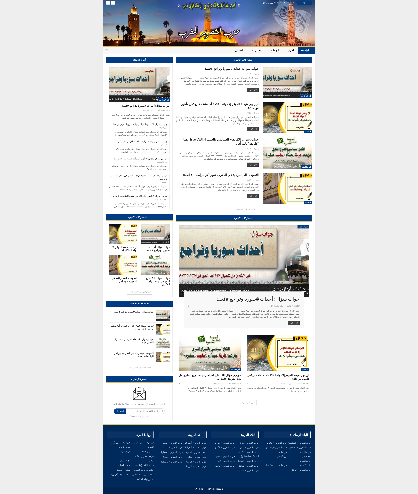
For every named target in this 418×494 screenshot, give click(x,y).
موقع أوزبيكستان (122, 470)
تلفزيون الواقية (147, 451)
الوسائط (274, 50)
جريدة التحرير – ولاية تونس (144, 458)
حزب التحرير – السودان (248, 461)
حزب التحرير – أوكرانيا (196, 447)
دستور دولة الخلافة (145, 479)
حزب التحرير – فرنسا (196, 461)
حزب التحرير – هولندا (197, 457)
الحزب (291, 50)
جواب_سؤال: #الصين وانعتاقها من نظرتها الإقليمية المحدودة (139, 196)
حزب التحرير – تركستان (276, 465)
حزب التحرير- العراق (249, 442)
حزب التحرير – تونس (225, 465)
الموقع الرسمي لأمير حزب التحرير (120, 444)
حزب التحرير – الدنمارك (171, 452)
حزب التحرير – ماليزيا (277, 442)
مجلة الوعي (124, 460)
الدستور (239, 50)
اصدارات (256, 50)
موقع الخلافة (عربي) (120, 474)
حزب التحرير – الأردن (225, 447)
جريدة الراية (124, 451)
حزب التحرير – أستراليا (196, 442)
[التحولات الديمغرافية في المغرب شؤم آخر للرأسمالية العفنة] (123, 265)
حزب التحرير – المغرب (248, 470)
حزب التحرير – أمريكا (196, 466)
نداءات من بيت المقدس (143, 474)
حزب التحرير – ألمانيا (173, 447)
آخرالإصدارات (164, 100)
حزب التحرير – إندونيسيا (299, 442)
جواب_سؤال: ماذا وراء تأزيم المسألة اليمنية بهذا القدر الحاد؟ (139, 158)
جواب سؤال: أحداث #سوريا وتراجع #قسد (275, 2)
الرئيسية (305, 50)
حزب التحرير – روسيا (173, 442)
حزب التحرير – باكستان (276, 447)
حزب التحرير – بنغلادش (300, 447)
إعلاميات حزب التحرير (144, 470)
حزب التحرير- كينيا (226, 461)
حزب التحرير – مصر (225, 456)
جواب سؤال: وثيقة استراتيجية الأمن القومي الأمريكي (142, 141)
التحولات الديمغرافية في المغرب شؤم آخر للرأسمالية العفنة (221, 175)
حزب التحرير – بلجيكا (173, 457)
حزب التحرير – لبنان (249, 447)
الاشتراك (120, 411)
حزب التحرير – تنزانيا (249, 465)
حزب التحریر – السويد (196, 452)
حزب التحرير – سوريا (225, 442)
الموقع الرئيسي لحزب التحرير (144, 444)
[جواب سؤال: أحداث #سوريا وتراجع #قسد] (139, 84)
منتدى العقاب (124, 465)
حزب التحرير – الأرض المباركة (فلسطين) (248, 454)
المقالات (308, 132)
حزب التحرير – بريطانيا (172, 461)
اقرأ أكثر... (253, 89)
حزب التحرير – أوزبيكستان (280, 454)
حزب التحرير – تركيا (301, 470)
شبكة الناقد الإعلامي (144, 465)
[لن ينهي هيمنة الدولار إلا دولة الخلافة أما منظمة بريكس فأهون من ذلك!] (123, 234)
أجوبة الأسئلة (306, 167)
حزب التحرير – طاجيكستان (304, 463)
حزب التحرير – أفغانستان (304, 454)
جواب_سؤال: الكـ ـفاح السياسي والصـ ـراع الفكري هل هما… (139, 124)
